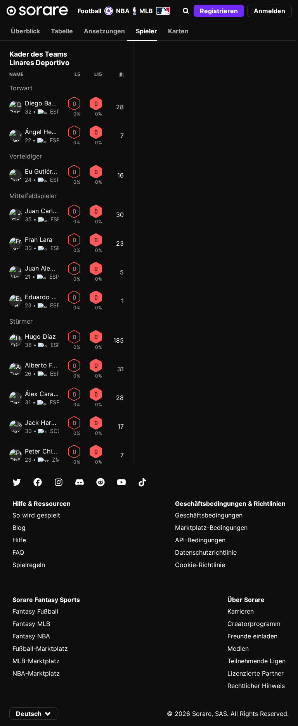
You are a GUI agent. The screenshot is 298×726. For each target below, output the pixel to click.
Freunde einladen (252, 636)
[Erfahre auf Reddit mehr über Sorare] (100, 482)
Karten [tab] (178, 31)
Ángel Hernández (50, 132)
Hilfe (19, 540)
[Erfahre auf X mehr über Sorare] (16, 482)
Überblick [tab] (25, 31)
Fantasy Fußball (35, 611)
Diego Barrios (45, 103)
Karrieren (240, 611)
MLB (146, 11)
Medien (238, 648)
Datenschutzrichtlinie (206, 552)
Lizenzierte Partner (255, 673)
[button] (186, 11)
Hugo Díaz (40, 336)
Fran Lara (38, 239)
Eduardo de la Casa (54, 297)
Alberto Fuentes (48, 365)
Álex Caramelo (46, 394)
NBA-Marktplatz (36, 673)
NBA (123, 11)
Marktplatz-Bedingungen (211, 527)
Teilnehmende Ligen (256, 661)
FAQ (18, 552)
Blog (19, 527)
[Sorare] (37, 11)
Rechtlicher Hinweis (256, 686)
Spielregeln (28, 565)
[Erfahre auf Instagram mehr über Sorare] (58, 482)
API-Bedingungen (200, 540)
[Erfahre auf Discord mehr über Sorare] (79, 482)
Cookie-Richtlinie (200, 565)
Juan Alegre (42, 268)
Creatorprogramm (254, 624)
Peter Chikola (44, 451)
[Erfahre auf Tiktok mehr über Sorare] (142, 482)
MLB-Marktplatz (36, 661)
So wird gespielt (36, 515)
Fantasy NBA (31, 636)
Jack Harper (43, 422)
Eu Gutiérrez (43, 171)
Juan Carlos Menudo (55, 211)
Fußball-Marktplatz (40, 648)
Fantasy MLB (31, 624)
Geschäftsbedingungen (209, 515)
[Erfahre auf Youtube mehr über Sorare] (121, 482)
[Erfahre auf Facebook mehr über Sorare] (37, 482)
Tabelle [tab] (62, 31)
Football (89, 11)
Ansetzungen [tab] (104, 31)
